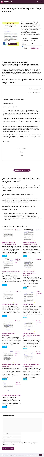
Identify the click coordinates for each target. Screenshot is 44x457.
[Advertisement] (22, 16)
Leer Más (4, 255)
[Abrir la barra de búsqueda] (37, 2)
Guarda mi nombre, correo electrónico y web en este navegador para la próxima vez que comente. (20, 443)
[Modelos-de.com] (6, 2)
